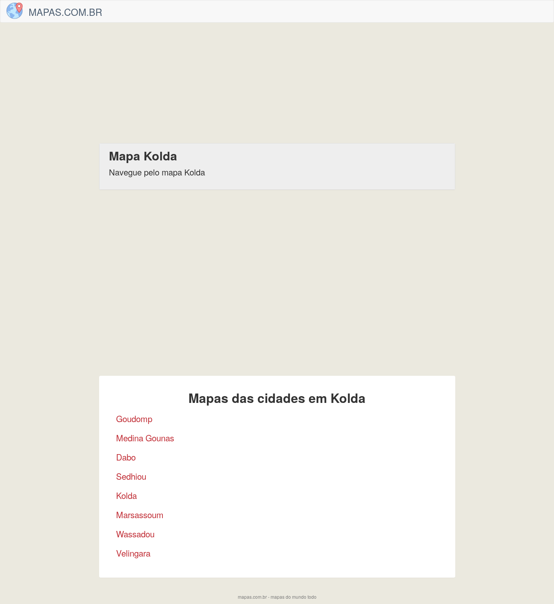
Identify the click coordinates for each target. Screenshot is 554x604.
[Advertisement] (277, 83)
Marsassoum (140, 514)
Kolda (126, 495)
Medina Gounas (145, 438)
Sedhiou (131, 476)
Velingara (133, 553)
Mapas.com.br (65, 11)
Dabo (126, 457)
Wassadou (135, 534)
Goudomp (134, 418)
